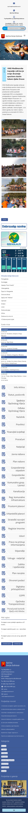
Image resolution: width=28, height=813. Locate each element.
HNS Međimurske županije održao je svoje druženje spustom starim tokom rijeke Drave (15, 73)
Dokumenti (4, 764)
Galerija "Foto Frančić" (7, 285)
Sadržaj (22, 28)
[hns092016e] (14, 192)
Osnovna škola (5, 294)
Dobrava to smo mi (7, 316)
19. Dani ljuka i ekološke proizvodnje (9, 722)
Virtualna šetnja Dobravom (10, 276)
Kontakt (3, 771)
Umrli (2, 307)
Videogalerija (5, 288)
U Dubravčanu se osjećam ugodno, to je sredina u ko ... (13, 706)
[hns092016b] (14, 139)
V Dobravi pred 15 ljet (7, 319)
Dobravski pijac (5, 310)
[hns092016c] (14, 158)
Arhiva (3, 313)
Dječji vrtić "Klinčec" (7, 297)
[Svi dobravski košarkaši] (14, 788)
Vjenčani (3, 301)
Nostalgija (4, 282)
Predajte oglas (17, 643)
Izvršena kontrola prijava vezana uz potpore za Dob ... (13, 709)
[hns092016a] (14, 119)
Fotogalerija (4, 279)
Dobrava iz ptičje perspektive (7, 729)
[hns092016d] (14, 178)
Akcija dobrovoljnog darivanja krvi (9, 715)
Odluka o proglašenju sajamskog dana (10, 726)
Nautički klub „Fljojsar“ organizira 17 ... (10, 732)
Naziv (5, 28)
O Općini (4, 749)
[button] (15, 806)
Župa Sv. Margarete (7, 291)
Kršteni (3, 304)
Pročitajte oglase (6, 643)
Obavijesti (4, 756)
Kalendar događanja (7, 760)
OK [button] (14, 810)
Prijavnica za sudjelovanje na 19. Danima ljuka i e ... (13, 736)
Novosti (3, 746)
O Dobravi (4, 753)
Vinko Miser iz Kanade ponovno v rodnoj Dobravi (12, 712)
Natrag (4, 219)
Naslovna (10, 52)
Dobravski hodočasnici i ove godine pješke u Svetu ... (13, 719)
